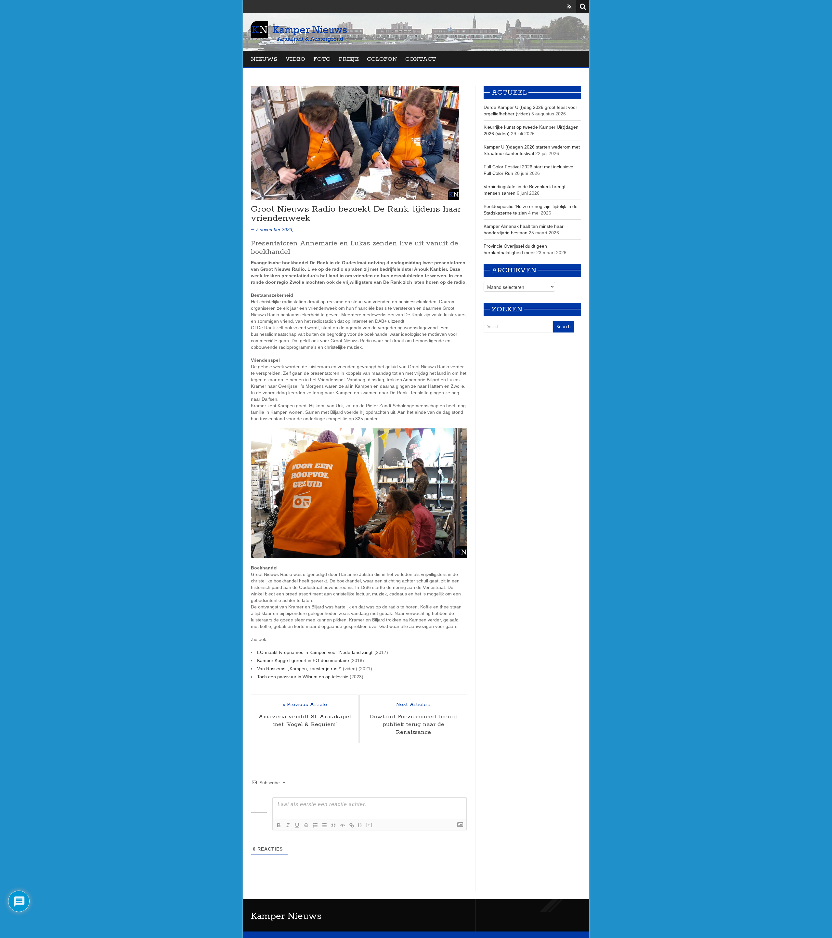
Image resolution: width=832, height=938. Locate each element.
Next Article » (413, 704)
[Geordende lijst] (315, 825)
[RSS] (569, 6)
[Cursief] (287, 825)
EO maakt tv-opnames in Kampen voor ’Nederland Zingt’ (315, 652)
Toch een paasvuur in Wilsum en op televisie (302, 676)
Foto (322, 59)
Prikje (349, 59)
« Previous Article (305, 704)
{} (360, 824)
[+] (369, 824)
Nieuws (264, 59)
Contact (420, 59)
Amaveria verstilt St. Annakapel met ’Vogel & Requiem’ (304, 720)
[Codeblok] (342, 825)
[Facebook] (551, 6)
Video (295, 59)
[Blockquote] (333, 825)
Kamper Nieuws (286, 916)
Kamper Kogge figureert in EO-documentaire (303, 660)
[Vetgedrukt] (278, 825)
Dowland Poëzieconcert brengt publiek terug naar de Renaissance (413, 724)
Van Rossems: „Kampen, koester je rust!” (299, 668)
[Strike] (306, 825)
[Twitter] (560, 6)
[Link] (351, 825)
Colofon (382, 59)
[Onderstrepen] (297, 825)
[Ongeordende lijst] (324, 825)
